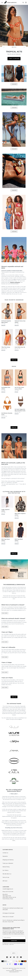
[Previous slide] (3, 47)
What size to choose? (8, 916)
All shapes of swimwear (8, 913)
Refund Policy (6, 866)
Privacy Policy (16, 968)
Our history (5, 870)
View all (14, 359)
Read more (4, 613)
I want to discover (14, 58)
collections (14, 969)
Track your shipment (8, 863)
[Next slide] (24, 47)
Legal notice (11, 968)
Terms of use (6, 877)
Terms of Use (22, 968)
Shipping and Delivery (8, 859)
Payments (5, 856)
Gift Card (5, 880)
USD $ (13, 953)
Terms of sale (5, 968)
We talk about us (7, 873)
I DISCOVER (14, 84)
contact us (5, 852)
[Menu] (2, 2)
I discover (14, 570)
